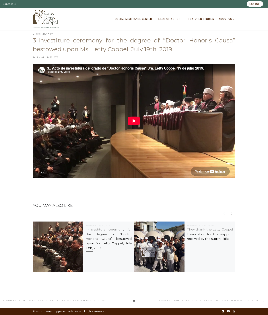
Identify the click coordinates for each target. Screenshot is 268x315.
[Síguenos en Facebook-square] (223, 312)
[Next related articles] (231, 213)
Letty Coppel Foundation (62, 311)
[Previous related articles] (224, 213)
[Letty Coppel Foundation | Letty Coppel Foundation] (46, 18)
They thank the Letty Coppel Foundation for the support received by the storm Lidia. (210, 234)
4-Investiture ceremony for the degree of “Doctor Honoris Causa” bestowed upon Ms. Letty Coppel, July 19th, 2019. (109, 239)
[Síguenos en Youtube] (228, 312)
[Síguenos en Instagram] (234, 312)
